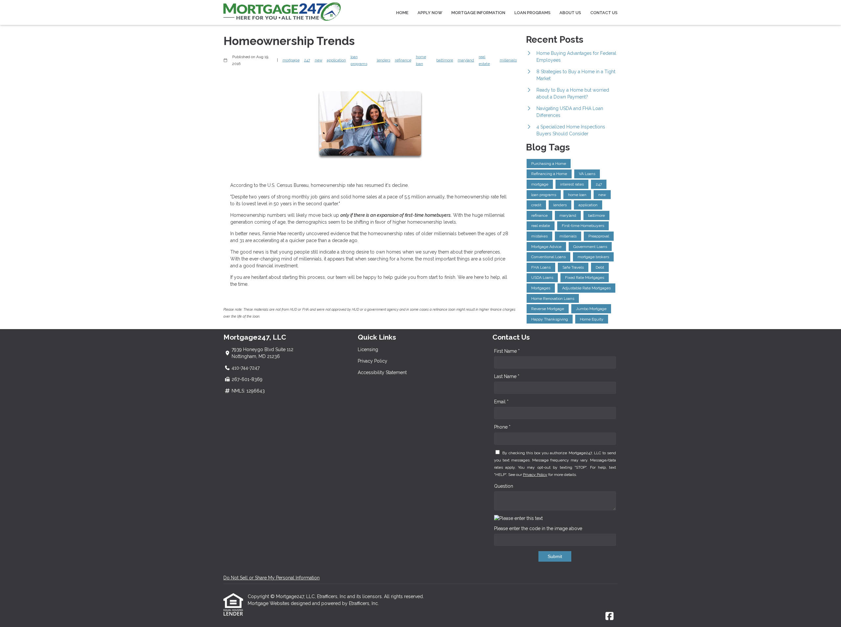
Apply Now (430, 12)
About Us (570, 12)
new (318, 60)
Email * (501, 401)
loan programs (359, 60)
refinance (403, 60)
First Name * (507, 351)
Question (503, 486)
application (336, 60)
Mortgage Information (478, 12)
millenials (508, 60)
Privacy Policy (372, 361)
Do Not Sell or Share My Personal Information (271, 577)
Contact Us (604, 12)
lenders (383, 60)
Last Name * (506, 376)
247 (307, 60)
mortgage (291, 60)
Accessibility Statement (382, 372)
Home (402, 12)
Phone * (502, 427)
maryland (466, 60)
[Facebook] (609, 616)
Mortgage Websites (269, 603)
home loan (421, 60)
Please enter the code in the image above (538, 528)
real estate (484, 60)
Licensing (368, 349)
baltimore (444, 60)
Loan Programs (532, 12)
